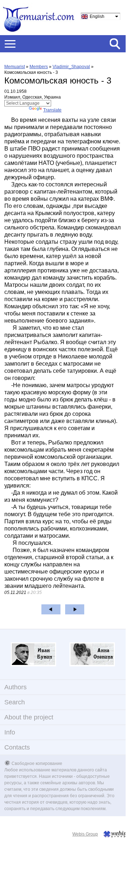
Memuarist (14, 66)
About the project (28, 717)
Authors (15, 687)
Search (14, 702)
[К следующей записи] (74, 609)
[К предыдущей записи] (50, 609)
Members (39, 66)
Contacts (17, 747)
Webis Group (85, 834)
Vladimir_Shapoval (71, 66)
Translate (52, 110)
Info (9, 732)
